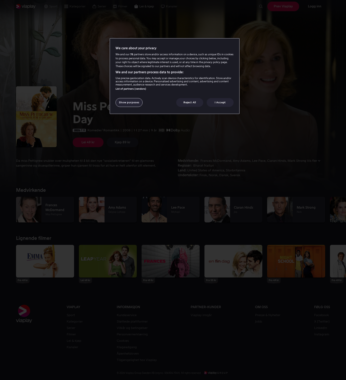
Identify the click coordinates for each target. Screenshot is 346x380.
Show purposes (129, 102)
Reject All (189, 102)
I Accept (220, 102)
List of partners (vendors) (131, 88)
